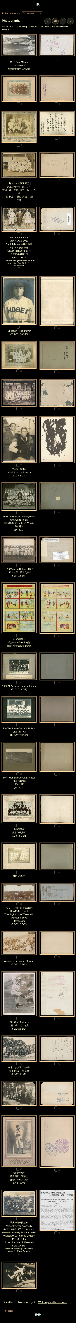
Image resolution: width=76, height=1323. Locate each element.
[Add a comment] (19, 269)
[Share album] (63, 21)
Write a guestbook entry (52, 1302)
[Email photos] (55, 21)
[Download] (47, 21)
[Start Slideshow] (70, 21)
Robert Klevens (10, 13)
